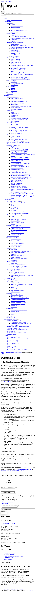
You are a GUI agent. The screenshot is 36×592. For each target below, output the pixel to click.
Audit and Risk (15, 44)
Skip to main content (6, 1)
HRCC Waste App (15, 107)
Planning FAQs (15, 305)
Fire (12, 204)
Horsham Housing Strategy (18, 160)
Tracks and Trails (15, 221)
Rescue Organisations (16, 128)
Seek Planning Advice (16, 296)
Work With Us (11, 86)
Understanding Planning (17, 295)
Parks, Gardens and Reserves (18, 219)
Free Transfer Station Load (18, 103)
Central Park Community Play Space (20, 79)
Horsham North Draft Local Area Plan (20, 174)
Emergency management (13, 201)
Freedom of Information (17, 48)
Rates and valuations (12, 134)
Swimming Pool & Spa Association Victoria (12, 470)
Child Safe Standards (16, 234)
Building (9, 281)
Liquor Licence (11, 331)
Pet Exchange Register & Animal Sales (21, 130)
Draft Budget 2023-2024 (17, 181)
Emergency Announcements (14, 20)
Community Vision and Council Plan (20, 163)
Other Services (14, 104)
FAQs (12, 112)
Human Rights (14, 50)
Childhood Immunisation (17, 233)
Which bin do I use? (16, 100)
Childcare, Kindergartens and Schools (20, 227)
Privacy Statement (19, 589)
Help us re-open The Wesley (18, 60)
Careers (13, 88)
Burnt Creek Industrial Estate (18, 322)
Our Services (7, 199)
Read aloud (5, 503)
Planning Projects (15, 311)
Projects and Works (12, 57)
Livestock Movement (16, 131)
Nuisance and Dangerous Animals (19, 127)
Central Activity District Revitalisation (20, 73)
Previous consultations (13, 145)
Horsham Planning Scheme (18, 304)
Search (2, 13)
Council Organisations (13, 343)
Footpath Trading (11, 334)
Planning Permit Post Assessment (19, 302)
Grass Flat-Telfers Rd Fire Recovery (20, 202)
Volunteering (14, 91)
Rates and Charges (15, 136)
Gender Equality (15, 56)
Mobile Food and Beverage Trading (16, 332)
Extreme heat (14, 207)
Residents (6, 95)
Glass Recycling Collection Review (20, 157)
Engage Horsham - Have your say (13, 140)
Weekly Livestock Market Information (14, 556)
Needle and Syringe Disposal (18, 252)
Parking (13, 116)
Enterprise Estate (15, 325)
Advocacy (10, 94)
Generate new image (7, 502)
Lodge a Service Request (13, 337)
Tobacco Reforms (15, 257)
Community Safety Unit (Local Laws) (17, 349)
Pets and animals (11, 122)
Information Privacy (16, 51)
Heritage (13, 314)
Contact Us (7, 335)
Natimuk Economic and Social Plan (20, 77)
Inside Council (11, 33)
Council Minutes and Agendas (18, 36)
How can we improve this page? (9, 487)
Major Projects (11, 317)
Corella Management (16, 133)
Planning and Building (10, 279)
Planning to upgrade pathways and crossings (22, 195)
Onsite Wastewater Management (19, 258)
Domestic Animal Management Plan (20, 159)
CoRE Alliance (14, 29)
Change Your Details (12, 341)
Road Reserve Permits (16, 245)
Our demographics (15, 27)
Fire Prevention (15, 121)
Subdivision (14, 307)
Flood (12, 205)
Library (13, 224)
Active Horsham (15, 148)
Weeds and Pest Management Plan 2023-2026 (23, 193)
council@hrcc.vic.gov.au (8, 523)
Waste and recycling (12, 97)
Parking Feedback (15, 184)
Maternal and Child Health (18, 228)
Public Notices (14, 85)
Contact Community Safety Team (19, 118)
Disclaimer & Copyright (7, 589)
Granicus (30, 590)
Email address (8, 492)
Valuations (13, 137)
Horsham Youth (15, 231)
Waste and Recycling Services (18, 68)
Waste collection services (17, 98)
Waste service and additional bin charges (21, 106)
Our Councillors (15, 35)
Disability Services (15, 270)
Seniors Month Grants (16, 267)
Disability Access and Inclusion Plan (20, 175)
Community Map (8, 557)
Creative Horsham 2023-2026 (18, 192)
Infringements (14, 115)
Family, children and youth (14, 225)
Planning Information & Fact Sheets (20, 298)
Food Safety (14, 249)
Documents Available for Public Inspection (22, 47)
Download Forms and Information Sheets (21, 284)
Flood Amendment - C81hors (18, 186)
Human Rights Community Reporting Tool (22, 275)
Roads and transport (12, 237)
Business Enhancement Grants (19, 266)
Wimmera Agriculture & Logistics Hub (21, 323)
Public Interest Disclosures (18, 54)
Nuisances (13, 254)
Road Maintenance (16, 239)
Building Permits (15, 282)
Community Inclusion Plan (18, 171)
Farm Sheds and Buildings (17, 290)
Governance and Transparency (15, 42)
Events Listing (11, 278)
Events (12, 216)
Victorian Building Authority (23, 469)
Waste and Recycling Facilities (19, 101)
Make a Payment (11, 346)
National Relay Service (13, 344)
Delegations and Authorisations (19, 45)
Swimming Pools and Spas (18, 255)
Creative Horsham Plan (17, 168)
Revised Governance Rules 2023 (19, 178)
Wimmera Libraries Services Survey (20, 166)
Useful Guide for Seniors (17, 272)
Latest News (14, 82)
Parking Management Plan (17, 169)
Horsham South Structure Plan (18, 63)
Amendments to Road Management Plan (21, 177)
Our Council (7, 21)
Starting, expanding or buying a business (18, 326)
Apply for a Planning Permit (18, 299)
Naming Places (11, 316)
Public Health (10, 248)
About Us (9, 23)
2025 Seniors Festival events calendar (20, 276)
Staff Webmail (8, 559)
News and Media (11, 80)
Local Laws (10, 92)
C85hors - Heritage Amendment (19, 153)
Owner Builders (15, 289)
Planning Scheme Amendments (19, 310)
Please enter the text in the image (10, 505)
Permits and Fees (15, 113)
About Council (14, 24)
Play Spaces (14, 147)
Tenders (13, 89)
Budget (12, 41)
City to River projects (16, 62)
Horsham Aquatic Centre (17, 222)
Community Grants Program (18, 264)
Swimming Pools (15, 292)
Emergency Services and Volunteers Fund (21, 213)
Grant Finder (14, 263)
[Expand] (13, 23)
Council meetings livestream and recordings (22, 38)
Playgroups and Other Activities (19, 230)
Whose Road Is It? (15, 246)
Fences (12, 287)
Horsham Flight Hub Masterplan (19, 187)
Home (2, 352)
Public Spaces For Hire (13, 236)
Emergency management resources (20, 211)
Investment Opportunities (14, 320)
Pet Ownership (14, 124)
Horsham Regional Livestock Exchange (17, 329)
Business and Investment (10, 319)
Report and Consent (16, 286)
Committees (14, 39)
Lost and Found (15, 125)
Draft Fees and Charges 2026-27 (19, 150)
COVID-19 (13, 210)
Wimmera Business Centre (14, 328)
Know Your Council (16, 32)
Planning (9, 293)
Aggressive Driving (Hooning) (19, 119)
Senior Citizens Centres (17, 273)
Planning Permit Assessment (18, 301)
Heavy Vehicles (15, 240)
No (9, 484)
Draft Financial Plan (16, 162)
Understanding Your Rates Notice (19, 139)
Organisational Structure (17, 26)
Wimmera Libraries (9, 554)
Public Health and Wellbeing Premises (21, 251)
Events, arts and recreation (14, 215)
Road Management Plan (17, 165)
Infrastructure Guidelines (17, 243)
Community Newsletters (17, 83)
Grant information (12, 261)
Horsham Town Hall (9, 553)
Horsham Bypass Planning (18, 59)
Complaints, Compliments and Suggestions (18, 338)
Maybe (10, 482)
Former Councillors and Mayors (19, 30)
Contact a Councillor (12, 340)
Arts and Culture (15, 218)
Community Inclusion (13, 269)
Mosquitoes (14, 260)
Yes (9, 480)
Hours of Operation (12, 347)
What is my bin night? (16, 109)
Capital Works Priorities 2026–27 (19, 151)
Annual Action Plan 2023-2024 (19, 172)
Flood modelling (15, 208)
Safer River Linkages (16, 183)
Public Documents (15, 53)
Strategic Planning (12, 308)
